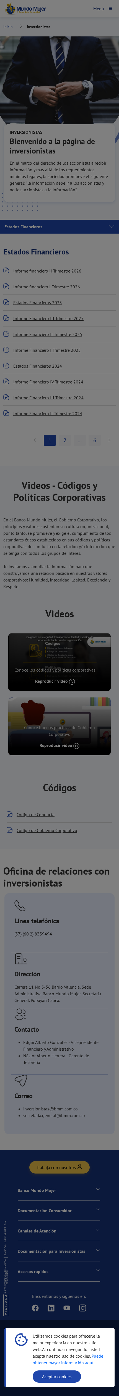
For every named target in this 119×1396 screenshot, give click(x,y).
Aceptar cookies (57, 1376)
